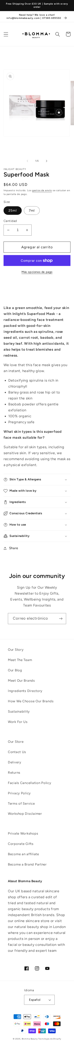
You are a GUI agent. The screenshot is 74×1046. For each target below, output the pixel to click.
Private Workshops (23, 833)
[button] (6, 34)
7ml (32, 210)
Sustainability (19, 711)
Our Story (15, 650)
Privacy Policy (19, 793)
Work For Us (18, 722)
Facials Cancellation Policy (29, 783)
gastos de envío (42, 190)
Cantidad (10, 221)
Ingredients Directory (25, 691)
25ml (12, 210)
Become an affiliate (23, 854)
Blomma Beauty (30, 1038)
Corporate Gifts (21, 844)
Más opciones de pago (37, 272)
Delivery (14, 762)
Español (34, 1000)
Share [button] (13, 548)
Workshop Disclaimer (25, 814)
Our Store (15, 742)
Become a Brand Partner (27, 864)
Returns (14, 772)
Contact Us (17, 752)
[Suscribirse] (60, 618)
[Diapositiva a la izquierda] (27, 161)
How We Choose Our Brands (30, 701)
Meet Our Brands (21, 680)
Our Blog (15, 670)
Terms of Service (21, 803)
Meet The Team (20, 660)
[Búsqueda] (57, 34)
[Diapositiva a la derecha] (46, 161)
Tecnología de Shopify (49, 1038)
